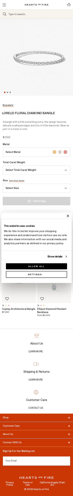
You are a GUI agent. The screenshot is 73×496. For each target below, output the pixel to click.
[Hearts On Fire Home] (36, 4)
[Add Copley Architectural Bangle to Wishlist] (7, 298)
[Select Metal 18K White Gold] (60, 152)
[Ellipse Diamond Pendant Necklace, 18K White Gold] (38, 305)
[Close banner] (68, 216)
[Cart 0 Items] (69, 5)
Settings (35, 274)
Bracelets (8, 105)
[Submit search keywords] (5, 14)
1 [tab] (4, 92)
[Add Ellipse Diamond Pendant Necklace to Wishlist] (42, 298)
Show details (55, 256)
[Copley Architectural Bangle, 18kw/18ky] (6, 305)
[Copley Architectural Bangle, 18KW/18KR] (9, 305)
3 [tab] (11, 92)
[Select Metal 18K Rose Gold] (65, 152)
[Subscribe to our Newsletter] (68, 461)
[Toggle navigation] (4, 5)
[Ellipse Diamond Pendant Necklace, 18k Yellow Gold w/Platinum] (44, 305)
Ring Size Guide (16, 180)
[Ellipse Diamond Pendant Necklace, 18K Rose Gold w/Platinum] (41, 305)
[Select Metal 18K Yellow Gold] (54, 152)
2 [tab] (8, 92)
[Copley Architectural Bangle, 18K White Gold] (3, 305)
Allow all (36, 266)
